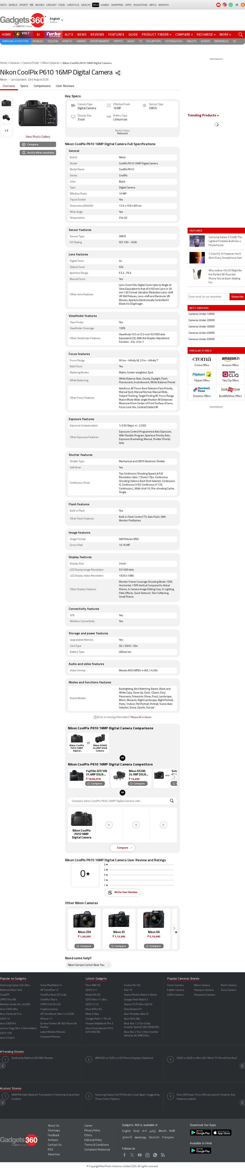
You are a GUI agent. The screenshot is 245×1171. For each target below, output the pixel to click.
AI (38, 34)
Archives (53, 1140)
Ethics (88, 1135)
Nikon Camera (202, 985)
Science (205, 41)
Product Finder (155, 34)
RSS (50, 1149)
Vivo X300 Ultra (9, 1009)
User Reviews (65, 86)
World (13, 5)
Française (168, 1137)
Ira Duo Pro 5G (132, 985)
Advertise (54, 1154)
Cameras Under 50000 (202, 339)
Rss (162, 1154)
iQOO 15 (5, 1018)
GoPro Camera (175, 995)
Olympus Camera (203, 990)
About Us (53, 1125)
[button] (174, 777)
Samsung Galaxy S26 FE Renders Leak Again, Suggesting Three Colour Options (127, 1097)
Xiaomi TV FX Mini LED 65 (138, 1004)
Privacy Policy (92, 1130)
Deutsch (154, 1137)
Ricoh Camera (229, 985)
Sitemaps (54, 1130)
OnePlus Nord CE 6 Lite (53, 995)
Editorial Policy (93, 1140)
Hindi (136, 1131)
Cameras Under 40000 (202, 333)
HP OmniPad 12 (49, 990)
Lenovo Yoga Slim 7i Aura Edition (18, 1028)
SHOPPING (117, 5)
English (126, 1131)
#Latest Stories (10, 1088)
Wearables (221, 41)
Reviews (97, 34)
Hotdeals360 (173, 41)
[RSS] (243, 5)
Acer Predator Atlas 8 (136, 1014)
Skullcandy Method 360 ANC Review (32, 1058)
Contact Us (55, 1145)
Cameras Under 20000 (202, 320)
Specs (24, 86)
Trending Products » (203, 115)
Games (105, 5)
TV (140, 41)
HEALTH (85, 5)
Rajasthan (140, 5)
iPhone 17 (46, 1018)
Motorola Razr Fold (11, 990)
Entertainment (99, 41)
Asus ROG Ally (132, 1018)
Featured (196, 230)
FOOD (62, 5)
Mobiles (38, 41)
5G (234, 41)
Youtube (139, 1154)
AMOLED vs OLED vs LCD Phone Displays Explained (124, 1058)
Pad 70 (128, 990)
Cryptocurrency (49, 1009)
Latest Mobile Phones (52, 1032)
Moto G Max (92, 1014)
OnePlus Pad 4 (48, 999)
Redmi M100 (93, 995)
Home (6, 34)
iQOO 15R (6, 1033)
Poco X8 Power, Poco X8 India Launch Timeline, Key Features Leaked (206, 1097)
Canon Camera (175, 985)
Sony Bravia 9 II (133, 1009)
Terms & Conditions (96, 1145)
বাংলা (144, 1131)
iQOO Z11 (91, 990)
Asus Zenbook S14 (11, 1014)
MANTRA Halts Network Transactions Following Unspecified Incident (45, 1097)
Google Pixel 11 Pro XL (98, 1018)
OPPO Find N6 (8, 999)
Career (88, 1125)
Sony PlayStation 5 (51, 985)
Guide (133, 34)
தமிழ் (152, 1131)
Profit (24, 5)
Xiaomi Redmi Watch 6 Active (140, 995)
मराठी (172, 1131)
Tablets (191, 41)
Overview (9, 86)
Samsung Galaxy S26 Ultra (15, 985)
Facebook (124, 1154)
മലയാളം (140, 1137)
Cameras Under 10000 (202, 314)
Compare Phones (50, 1036)
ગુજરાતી (127, 1137)
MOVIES (39, 5)
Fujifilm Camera (175, 990)
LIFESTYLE (73, 5)
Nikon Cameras (51, 63)
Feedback (53, 1135)
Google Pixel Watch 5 (136, 999)
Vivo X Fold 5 (7, 1038)
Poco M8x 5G (93, 985)
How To (67, 41)
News (82, 34)
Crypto (118, 41)
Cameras (15, 63)
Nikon (3, 79)
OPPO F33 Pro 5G (50, 1004)
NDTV (3, 5)
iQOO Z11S (92, 1004)
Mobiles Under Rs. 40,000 (15, 1004)
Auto (69, 34)
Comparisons (42, 86)
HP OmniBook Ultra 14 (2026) (57, 1014)
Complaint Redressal (97, 1149)
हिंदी (31, 5)
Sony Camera (228, 990)
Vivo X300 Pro (8, 1023)
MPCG (152, 5)
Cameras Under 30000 (202, 326)
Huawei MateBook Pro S (99, 1023)
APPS (128, 5)
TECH (95, 5)
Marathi (163, 5)
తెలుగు (162, 1131)
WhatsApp (155, 1154)
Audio (131, 41)
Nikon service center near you (86, 965)
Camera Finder (31, 63)
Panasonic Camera (204, 995)
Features (116, 34)
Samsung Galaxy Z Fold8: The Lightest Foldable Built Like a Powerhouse (225, 241)
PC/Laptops (153, 41)
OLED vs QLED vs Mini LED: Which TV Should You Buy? (207, 1058)
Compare (182, 34)
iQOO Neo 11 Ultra (96, 999)
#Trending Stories (12, 1051)
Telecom (52, 41)
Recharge (205, 34)
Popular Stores (200, 350)
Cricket (51, 5)
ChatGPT (5, 995)
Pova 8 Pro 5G (94, 1009)
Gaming (81, 41)
